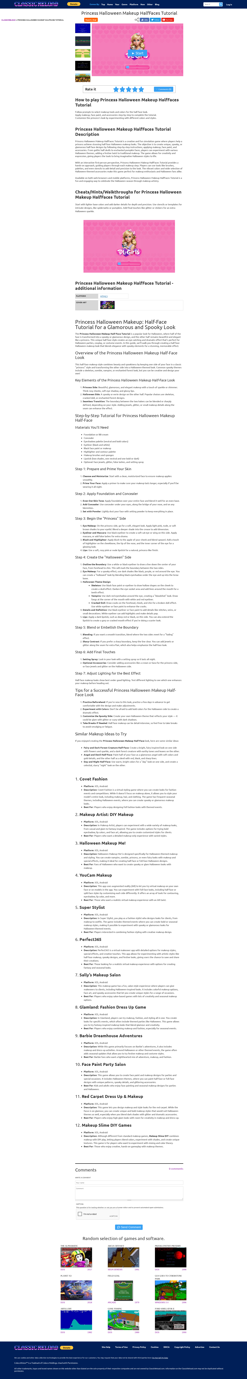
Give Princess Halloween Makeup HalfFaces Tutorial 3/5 (129, 89)
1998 (184, 1269)
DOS (63, 1269)
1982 (89, 1332)
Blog (157, 4)
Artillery (66, 1309)
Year (117, 4)
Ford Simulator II (164, 1309)
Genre (124, 4)
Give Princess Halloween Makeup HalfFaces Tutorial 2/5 (122, 89)
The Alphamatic (69, 1246)
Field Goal (114, 1276)
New (143, 4)
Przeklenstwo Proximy (168, 1246)
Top (103, 4)
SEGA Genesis (115, 1269)
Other (150, 4)
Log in (229, 4)
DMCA (167, 1347)
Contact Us (214, 1347)
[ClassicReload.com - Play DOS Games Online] (36, 7)
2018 (89, 1302)
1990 (184, 1332)
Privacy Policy (139, 1347)
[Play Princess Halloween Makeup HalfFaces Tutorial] (137, 75)
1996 (184, 1302)
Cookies (155, 1347)
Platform (134, 4)
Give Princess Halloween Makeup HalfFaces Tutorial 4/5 (135, 89)
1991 (137, 1269)
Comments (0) (165, 89)
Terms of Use (121, 1347)
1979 (137, 1302)
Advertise (199, 1347)
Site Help (106, 1347)
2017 (89, 1269)
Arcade (112, 1302)
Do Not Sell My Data (160, 1358)
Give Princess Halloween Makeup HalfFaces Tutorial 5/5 (141, 89)
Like (146, 20)
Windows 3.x (162, 1302)
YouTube (169, 20)
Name (110, 4)
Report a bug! (90, 20)
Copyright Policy (182, 1347)
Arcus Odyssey (116, 1246)
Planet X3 (66, 1276)
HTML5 (104, 296)
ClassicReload (8, 20)
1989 (137, 1332)
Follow (156, 20)
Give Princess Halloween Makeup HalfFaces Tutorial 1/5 (116, 89)
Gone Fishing (115, 1309)
